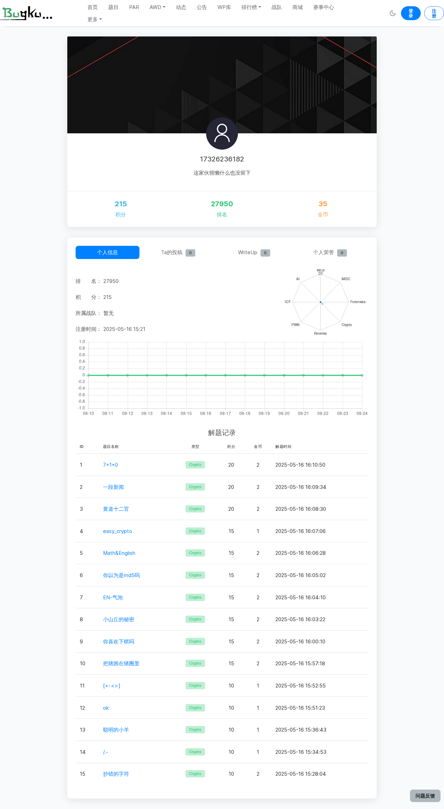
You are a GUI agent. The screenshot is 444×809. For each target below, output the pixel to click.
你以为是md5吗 (121, 575)
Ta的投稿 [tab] (176, 252)
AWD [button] (155, 7)
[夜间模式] (392, 13)
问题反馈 (425, 796)
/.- (105, 752)
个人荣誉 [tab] (328, 252)
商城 (297, 7)
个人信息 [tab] (107, 252)
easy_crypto (117, 531)
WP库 (224, 7)
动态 (181, 7)
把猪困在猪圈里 (121, 663)
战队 (277, 7)
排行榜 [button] (249, 7)
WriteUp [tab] (252, 252)
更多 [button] (92, 19)
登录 (411, 13)
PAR (134, 7)
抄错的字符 (116, 773)
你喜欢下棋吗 (118, 641)
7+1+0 (110, 464)
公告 (202, 7)
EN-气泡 (113, 597)
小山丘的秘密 (118, 619)
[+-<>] (111, 685)
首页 (92, 7)
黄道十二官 (116, 509)
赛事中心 (323, 7)
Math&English (119, 553)
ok (106, 707)
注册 (434, 13)
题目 (113, 7)
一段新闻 (113, 487)
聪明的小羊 (116, 729)
